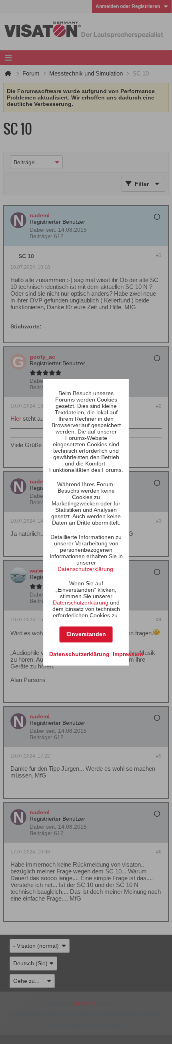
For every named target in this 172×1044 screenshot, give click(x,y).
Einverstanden (86, 634)
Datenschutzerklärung (85, 569)
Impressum (128, 654)
